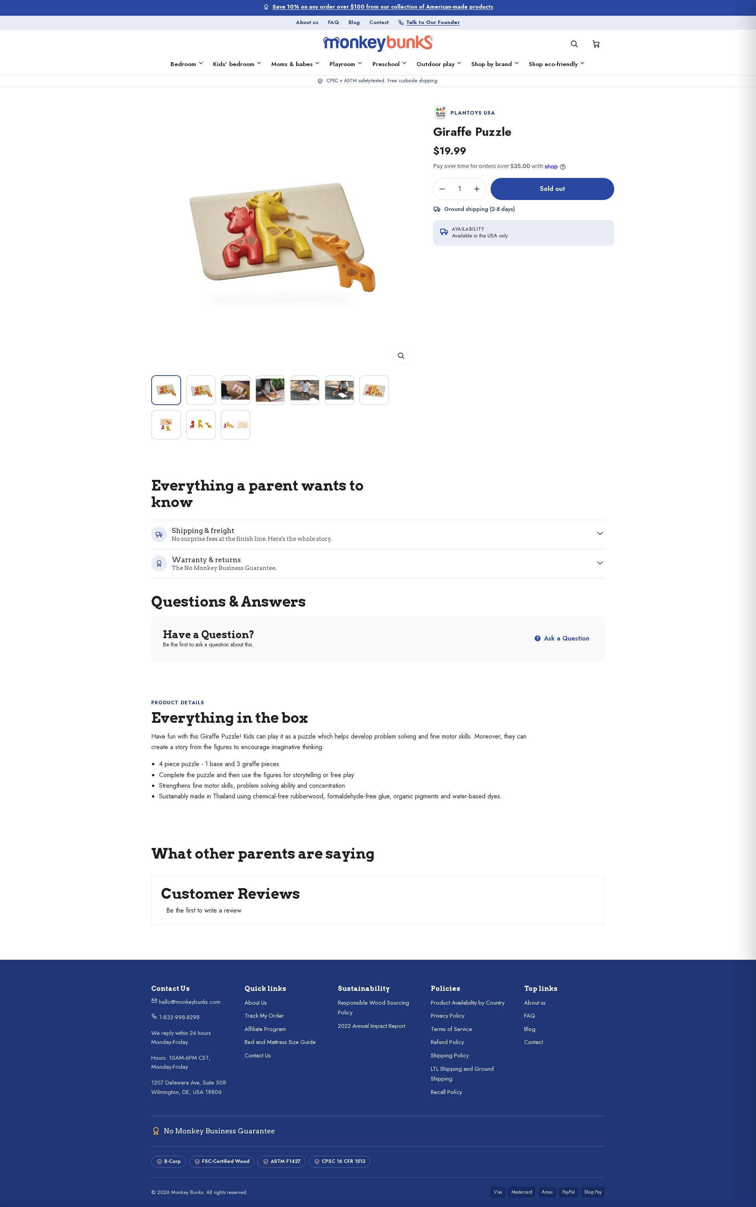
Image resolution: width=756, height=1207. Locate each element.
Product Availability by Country (467, 1002)
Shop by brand (491, 64)
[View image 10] (235, 425)
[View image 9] (201, 425)
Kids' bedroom (233, 64)
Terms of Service (451, 1029)
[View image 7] (374, 390)
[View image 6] (339, 390)
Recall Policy (446, 1092)
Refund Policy (447, 1042)
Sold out (552, 188)
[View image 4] (270, 390)
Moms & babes (292, 64)
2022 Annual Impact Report (371, 1026)
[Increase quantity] (476, 189)
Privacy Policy (447, 1015)
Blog (354, 22)
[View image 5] (305, 390)
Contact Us (258, 1055)
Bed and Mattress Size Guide (280, 1042)
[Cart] (596, 43)
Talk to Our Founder (433, 22)
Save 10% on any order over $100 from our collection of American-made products (382, 7)
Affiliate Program (265, 1029)
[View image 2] (201, 390)
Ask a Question (565, 638)
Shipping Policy (450, 1055)
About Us (256, 1002)
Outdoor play (435, 64)
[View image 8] (166, 425)
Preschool (386, 64)
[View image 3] (235, 390)
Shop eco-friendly (553, 64)
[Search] (574, 43)
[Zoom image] (401, 355)
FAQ (333, 22)
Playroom (342, 64)
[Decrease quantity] (442, 189)
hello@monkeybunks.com (189, 1002)
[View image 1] (166, 390)
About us (307, 22)
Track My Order (264, 1015)
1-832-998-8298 (179, 1017)
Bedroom (183, 64)
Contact (379, 22)
